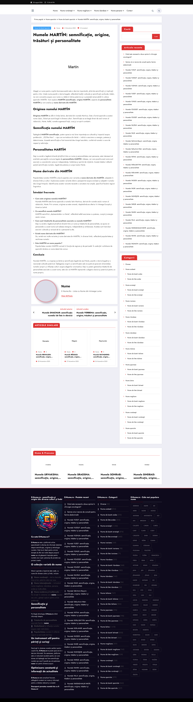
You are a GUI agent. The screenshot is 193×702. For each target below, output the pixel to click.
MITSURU (135, 620)
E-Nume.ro (35, 542)
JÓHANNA (151, 570)
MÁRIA (145, 620)
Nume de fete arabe (134, 279)
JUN (142, 570)
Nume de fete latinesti (134, 390)
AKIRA (135, 511)
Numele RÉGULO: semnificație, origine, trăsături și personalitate (72, 356)
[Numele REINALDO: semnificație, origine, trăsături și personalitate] (45, 340)
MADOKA (145, 600)
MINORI (153, 615)
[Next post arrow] (115, 312)
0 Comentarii (84, 28)
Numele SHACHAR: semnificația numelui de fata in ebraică (57, 314)
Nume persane (116, 10)
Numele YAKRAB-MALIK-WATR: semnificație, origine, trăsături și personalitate (77, 686)
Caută (127, 29)
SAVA (134, 640)
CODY (152, 531)
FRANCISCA (155, 555)
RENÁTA (135, 630)
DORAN (155, 536)
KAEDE (135, 580)
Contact (129, 10)
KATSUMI (145, 580)
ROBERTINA (136, 635)
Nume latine (130, 380)
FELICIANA (136, 550)
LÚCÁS (135, 600)
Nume (55, 10)
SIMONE (144, 645)
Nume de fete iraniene (134, 311)
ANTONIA (136, 516)
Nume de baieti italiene (135, 353)
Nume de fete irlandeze (135, 327)
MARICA (135, 610)
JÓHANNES (136, 575)
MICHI (144, 615)
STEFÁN (146, 650)
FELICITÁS (147, 550)
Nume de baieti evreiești (135, 290)
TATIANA (144, 655)
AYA (134, 521)
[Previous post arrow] (33, 312)
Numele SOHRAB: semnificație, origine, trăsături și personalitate (112, 476)
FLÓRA (144, 555)
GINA (143, 560)
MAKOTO (135, 605)
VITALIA (154, 665)
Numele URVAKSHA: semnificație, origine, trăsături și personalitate (46, 476)
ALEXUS (153, 511)
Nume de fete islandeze (135, 342)
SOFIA (154, 645)
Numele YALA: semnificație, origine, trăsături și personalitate (79, 677)
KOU (134, 590)
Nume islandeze (100, 10)
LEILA (134, 595)
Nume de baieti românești (136, 417)
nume (58, 28)
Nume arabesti (130, 269)
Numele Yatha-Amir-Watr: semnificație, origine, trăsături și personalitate (76, 604)
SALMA (147, 635)
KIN (145, 585)
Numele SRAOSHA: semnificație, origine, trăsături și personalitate (79, 476)
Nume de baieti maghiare (136, 401)
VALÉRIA (154, 660)
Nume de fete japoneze (135, 374)
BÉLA (152, 521)
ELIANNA (136, 545)
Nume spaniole (131, 428)
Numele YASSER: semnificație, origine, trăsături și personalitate (77, 637)
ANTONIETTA (148, 516)
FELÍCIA (135, 555)
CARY (134, 531)
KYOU (150, 590)
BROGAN (143, 521)
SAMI (156, 635)
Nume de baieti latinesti (135, 385)
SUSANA (156, 650)
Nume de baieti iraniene (135, 306)
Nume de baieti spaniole (42, 28)
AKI (154, 506)
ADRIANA (136, 506)
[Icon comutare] (32, 10)
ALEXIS (144, 511)
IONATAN (155, 565)
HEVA (151, 560)
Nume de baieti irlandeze (135, 321)
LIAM (142, 595)
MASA (145, 610)
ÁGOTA (135, 675)
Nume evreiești (131, 285)
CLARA (143, 531)
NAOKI (143, 625)
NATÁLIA (152, 625)
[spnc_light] (159, 10)
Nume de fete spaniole (135, 438)
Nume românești (66, 10)
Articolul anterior (66, 309)
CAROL (155, 526)
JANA (134, 570)
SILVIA (135, 645)
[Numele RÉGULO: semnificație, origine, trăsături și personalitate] (74, 340)
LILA (150, 595)
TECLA (153, 655)
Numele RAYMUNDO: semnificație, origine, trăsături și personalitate (101, 356)
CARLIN (146, 526)
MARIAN (155, 605)
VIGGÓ (135, 665)
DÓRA (144, 540)
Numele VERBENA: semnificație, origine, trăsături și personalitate (91, 314)
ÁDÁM (154, 670)
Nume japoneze (131, 365)
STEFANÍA (136, 650)
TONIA (145, 660)
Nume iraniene (130, 301)
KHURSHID (136, 585)
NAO (134, 625)
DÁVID (135, 540)
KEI (153, 580)
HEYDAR (135, 565)
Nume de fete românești (135, 422)
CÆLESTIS (136, 536)
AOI (158, 516)
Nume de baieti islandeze (136, 337)
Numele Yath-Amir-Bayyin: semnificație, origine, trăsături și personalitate (76, 594)
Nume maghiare (83, 10)
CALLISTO (136, 526)
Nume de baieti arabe (134, 274)
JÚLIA (155, 575)
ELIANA (153, 540)
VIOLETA (145, 665)
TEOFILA (135, 660)
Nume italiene (130, 349)
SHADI (143, 640)
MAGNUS (156, 600)
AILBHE (146, 506)
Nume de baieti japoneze (135, 369)
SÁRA (134, 655)
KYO (142, 590)
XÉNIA (135, 670)
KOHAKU (154, 585)
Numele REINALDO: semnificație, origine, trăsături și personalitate (43, 356)
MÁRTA (154, 620)
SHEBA (152, 640)
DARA (146, 536)
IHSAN (145, 565)
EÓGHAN (147, 545)
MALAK (145, 605)
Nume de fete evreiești (135, 295)
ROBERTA (146, 630)
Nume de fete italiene (134, 358)
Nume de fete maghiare (135, 406)
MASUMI (154, 610)
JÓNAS (147, 575)
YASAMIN (145, 670)
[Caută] (152, 10)
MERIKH (135, 615)
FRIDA (135, 560)
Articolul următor (82, 309)
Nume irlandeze (131, 317)
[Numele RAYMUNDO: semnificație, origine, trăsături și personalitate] (103, 340)
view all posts (67, 296)
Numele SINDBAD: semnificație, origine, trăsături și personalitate (144, 476)
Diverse (128, 264)
